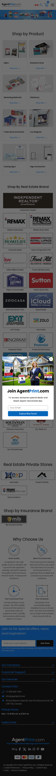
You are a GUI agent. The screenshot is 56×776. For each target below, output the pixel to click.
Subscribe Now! (28, 413)
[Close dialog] (51, 359)
